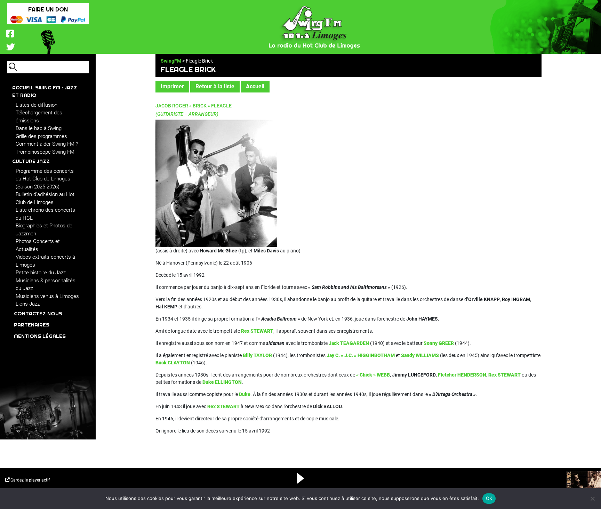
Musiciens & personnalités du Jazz (45, 284)
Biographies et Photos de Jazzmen (44, 230)
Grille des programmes (41, 136)
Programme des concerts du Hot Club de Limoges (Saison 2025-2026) (45, 179)
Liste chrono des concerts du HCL (45, 214)
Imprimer (172, 86)
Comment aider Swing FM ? (47, 144)
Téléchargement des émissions (39, 117)
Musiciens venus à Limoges (47, 296)
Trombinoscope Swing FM (45, 152)
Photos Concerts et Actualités (38, 245)
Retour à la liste (214, 86)
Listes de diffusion (36, 105)
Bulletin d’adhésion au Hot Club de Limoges (45, 198)
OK (489, 498)
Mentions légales (40, 336)
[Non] (592, 498)
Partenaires (31, 324)
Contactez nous (38, 313)
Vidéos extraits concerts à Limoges (45, 261)
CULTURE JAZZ (31, 161)
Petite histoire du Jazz (41, 272)
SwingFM (171, 61)
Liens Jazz (28, 304)
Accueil (255, 86)
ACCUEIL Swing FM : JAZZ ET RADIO (44, 91)
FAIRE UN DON (48, 9)
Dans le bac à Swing (39, 128)
